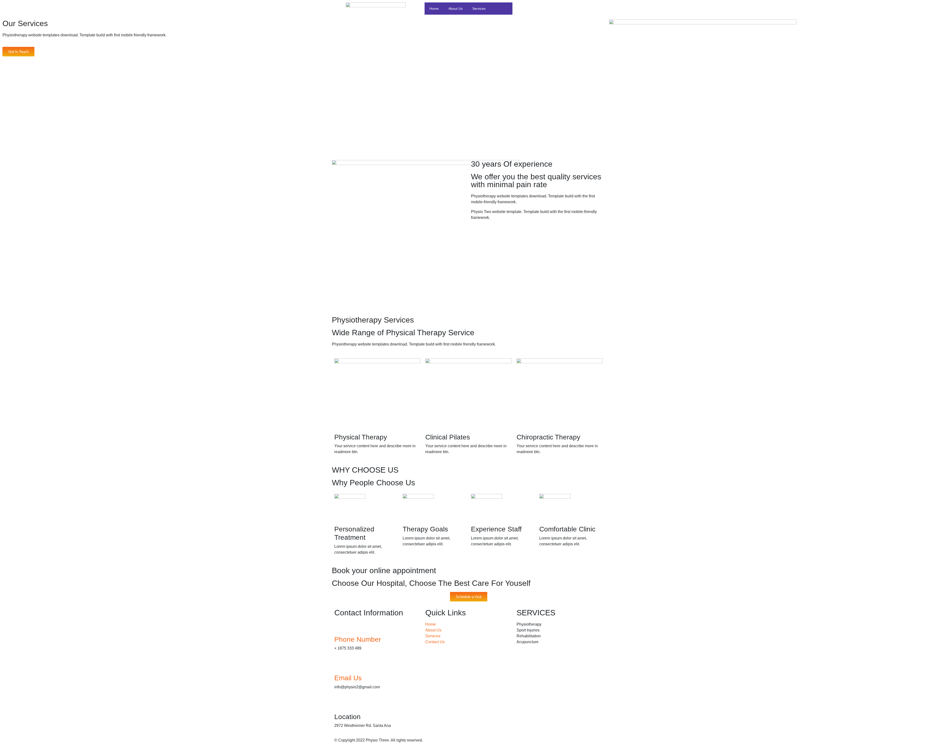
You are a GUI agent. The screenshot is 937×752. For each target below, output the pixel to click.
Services (479, 8)
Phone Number (357, 639)
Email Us (348, 678)
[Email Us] (340, 666)
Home (434, 8)
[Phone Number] (340, 627)
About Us (455, 8)
